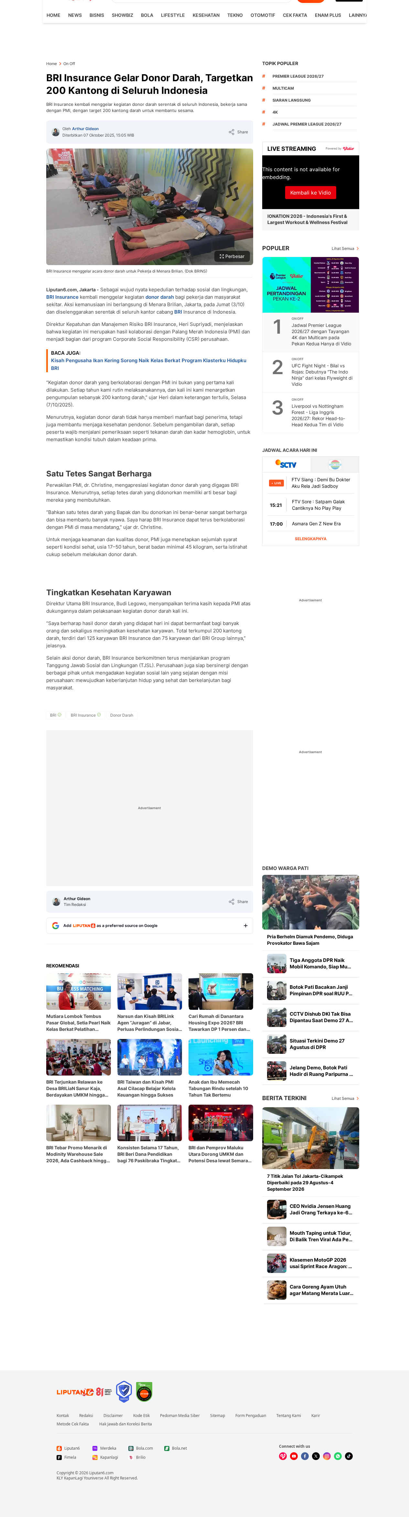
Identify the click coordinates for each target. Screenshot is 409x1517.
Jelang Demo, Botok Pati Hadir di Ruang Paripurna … (321, 1071)
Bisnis (97, 15)
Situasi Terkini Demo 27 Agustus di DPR (317, 1044)
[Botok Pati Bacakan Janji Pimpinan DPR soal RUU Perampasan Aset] (276, 990)
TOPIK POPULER (280, 63)
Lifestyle (173, 15)
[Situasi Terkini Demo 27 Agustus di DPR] (276, 1044)
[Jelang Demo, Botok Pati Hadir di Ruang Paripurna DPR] (276, 1071)
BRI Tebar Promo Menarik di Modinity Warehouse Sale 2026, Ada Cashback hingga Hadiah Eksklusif (77, 1154)
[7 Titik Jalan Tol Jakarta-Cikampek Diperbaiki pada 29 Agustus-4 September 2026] (310, 1138)
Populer (275, 248)
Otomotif (263, 15)
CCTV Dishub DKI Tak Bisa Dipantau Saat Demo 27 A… (321, 1017)
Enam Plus (328, 15)
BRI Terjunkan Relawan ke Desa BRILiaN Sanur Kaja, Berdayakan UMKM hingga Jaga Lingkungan (75, 1088)
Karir (315, 1415)
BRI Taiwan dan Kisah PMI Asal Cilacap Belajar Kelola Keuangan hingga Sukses (146, 1088)
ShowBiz (122, 15)
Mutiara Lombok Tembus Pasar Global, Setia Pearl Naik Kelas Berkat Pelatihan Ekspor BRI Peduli (78, 1022)
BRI (178, 312)
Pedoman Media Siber (180, 1415)
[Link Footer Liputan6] (84, 1391)
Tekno (235, 15)
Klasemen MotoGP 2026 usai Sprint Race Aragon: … (321, 1263)
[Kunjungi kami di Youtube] (294, 1456)
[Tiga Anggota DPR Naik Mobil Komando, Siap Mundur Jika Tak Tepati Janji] (276, 963)
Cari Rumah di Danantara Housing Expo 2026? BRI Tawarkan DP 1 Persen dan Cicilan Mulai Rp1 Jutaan (217, 1022)
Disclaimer (113, 1415)
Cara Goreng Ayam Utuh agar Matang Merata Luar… (321, 1290)
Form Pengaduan (250, 1415)
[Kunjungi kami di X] (316, 1456)
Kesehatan (206, 15)
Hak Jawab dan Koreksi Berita (125, 1424)
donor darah (159, 297)
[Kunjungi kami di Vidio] (283, 1456)
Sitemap (217, 1415)
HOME (53, 15)
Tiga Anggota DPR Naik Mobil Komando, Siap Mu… (320, 963)
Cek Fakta (295, 15)
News (75, 15)
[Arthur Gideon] (55, 132)
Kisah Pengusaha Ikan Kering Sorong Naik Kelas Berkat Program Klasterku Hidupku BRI (148, 364)
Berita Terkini (284, 1098)
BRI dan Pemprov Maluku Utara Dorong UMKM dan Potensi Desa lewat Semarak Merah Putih (219, 1154)
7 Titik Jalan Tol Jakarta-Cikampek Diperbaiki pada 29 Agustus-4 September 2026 (305, 1182)
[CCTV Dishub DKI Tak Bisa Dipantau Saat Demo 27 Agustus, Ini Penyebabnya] (276, 1017)
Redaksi (86, 1415)
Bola (147, 15)
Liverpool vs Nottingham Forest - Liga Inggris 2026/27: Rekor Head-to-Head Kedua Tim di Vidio (318, 415)
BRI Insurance (62, 297)
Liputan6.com (101, 1473)
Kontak (63, 1415)
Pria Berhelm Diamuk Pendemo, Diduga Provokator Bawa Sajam (310, 940)
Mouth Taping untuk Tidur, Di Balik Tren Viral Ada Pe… (321, 1236)
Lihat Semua (343, 248)
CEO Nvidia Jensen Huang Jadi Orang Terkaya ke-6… (321, 1209)
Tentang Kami (288, 1415)
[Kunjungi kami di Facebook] (305, 1456)
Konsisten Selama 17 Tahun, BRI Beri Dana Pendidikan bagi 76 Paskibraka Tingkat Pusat (148, 1154)
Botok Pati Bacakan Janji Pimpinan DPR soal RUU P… (321, 990)
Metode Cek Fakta (73, 1424)
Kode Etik (141, 1415)
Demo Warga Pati (285, 868)
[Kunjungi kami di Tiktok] (349, 1456)
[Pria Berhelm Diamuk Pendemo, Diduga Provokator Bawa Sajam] (310, 902)
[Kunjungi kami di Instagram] (327, 1456)
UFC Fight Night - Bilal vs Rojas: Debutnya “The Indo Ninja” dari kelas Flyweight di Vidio (322, 375)
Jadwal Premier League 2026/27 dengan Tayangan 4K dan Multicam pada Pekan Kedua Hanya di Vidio (321, 334)
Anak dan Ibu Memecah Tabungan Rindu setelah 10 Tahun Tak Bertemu (218, 1088)
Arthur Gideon (85, 128)
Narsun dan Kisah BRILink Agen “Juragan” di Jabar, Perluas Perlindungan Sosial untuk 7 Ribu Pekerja (148, 1022)
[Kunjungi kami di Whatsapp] (338, 1456)
